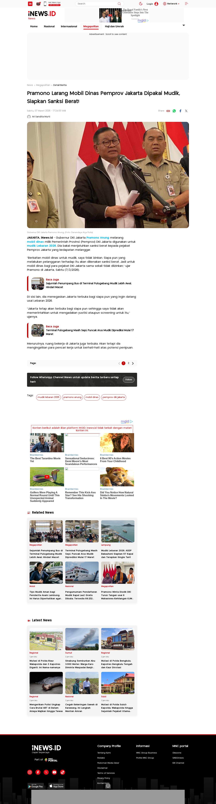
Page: (33, 363)
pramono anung (72, 397)
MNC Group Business (146, 753)
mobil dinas (35, 241)
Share (161, 111)
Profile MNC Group (145, 758)
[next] (133, 363)
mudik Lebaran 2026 (41, 245)
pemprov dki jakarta (114, 397)
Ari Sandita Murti (41, 117)
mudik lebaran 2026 (48, 397)
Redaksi (101, 758)
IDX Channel (178, 763)
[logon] (30, 4)
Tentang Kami (104, 753)
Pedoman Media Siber (108, 763)
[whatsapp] (174, 111)
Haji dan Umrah (114, 26)
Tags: (30, 395)
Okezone (177, 753)
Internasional (69, 26)
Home (34, 26)
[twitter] (186, 111)
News (30, 85)
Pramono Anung (97, 237)
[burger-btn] (186, 3)
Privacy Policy (103, 778)
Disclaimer (102, 768)
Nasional (49, 26)
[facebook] (180, 111)
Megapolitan (91, 26)
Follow (129, 380)
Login (150, 4)
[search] (119, 3)
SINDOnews (178, 758)
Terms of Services (106, 773)
